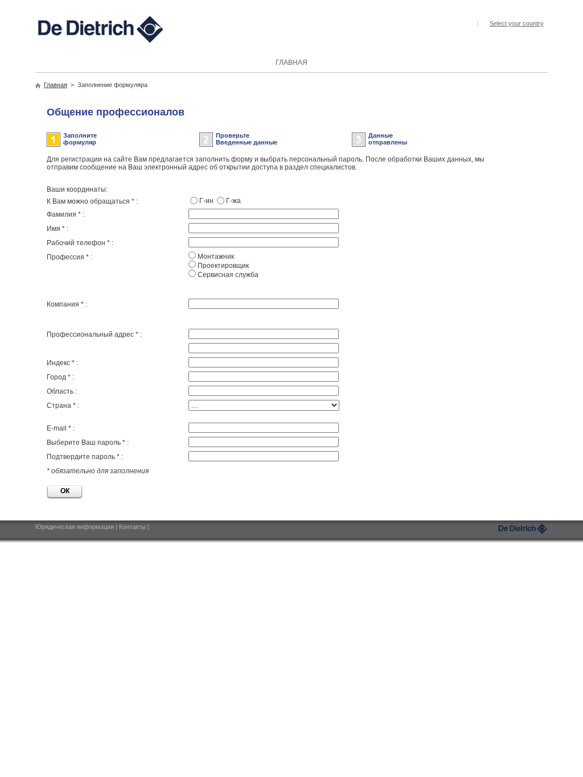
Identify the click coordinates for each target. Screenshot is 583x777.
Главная (55, 84)
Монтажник (216, 257)
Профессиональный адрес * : (94, 334)
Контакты (133, 526)
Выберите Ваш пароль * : (88, 443)
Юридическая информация (75, 526)
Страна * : (63, 406)
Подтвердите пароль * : (85, 457)
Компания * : (67, 304)
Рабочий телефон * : (80, 243)
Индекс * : (62, 363)
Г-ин (206, 201)
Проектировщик (223, 266)
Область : (62, 391)
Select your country (517, 23)
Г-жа (233, 201)
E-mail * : (61, 428)
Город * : (60, 377)
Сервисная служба (228, 275)
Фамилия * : (65, 214)
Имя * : (57, 229)
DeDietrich (523, 528)
